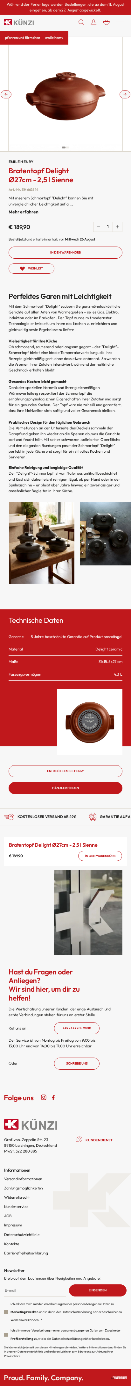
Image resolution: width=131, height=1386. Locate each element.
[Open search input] (81, 22)
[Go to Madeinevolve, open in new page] (119, 1377)
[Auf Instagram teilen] (44, 1097)
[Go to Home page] (19, 22)
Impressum (13, 1225)
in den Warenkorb (100, 856)
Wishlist (35, 268)
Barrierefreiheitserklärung (26, 1253)
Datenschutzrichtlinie (21, 1234)
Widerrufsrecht (17, 1197)
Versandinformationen (23, 1178)
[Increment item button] (117, 227)
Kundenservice (16, 1206)
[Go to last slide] (6, 94)
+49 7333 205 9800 (77, 1028)
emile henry (54, 37)
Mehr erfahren (23, 212)
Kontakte (11, 1243)
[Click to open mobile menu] (120, 22)
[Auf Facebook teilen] (53, 1097)
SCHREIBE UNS (77, 1063)
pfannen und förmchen (22, 37)
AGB (8, 1215)
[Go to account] (93, 22)
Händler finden (65, 788)
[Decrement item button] (98, 227)
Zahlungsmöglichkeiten (23, 1188)
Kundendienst (99, 1140)
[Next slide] (125, 94)
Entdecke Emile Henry (65, 771)
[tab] (64, 147)
